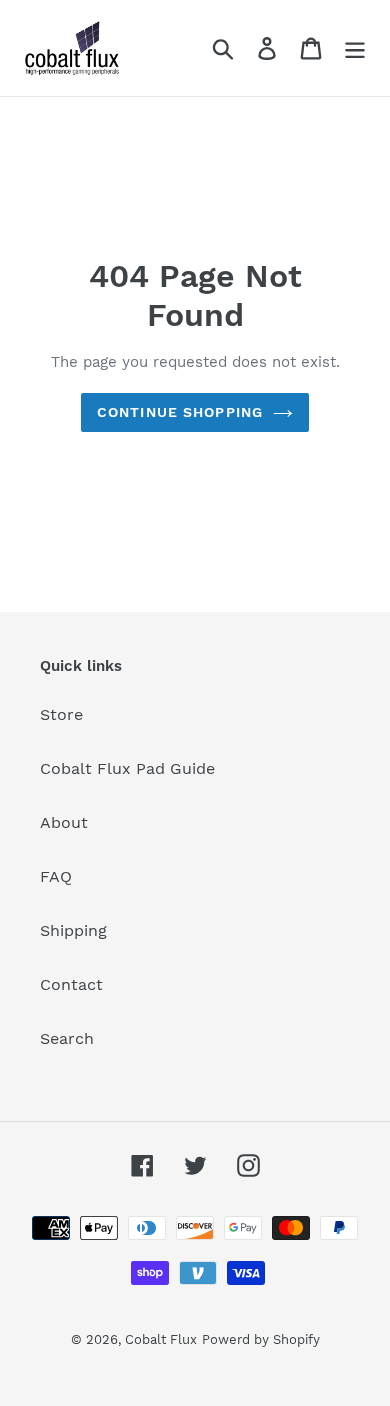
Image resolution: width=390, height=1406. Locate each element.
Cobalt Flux (161, 1339)
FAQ (56, 876)
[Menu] (355, 48)
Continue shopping (180, 412)
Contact (71, 984)
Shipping (73, 930)
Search (67, 1038)
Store (61, 714)
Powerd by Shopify (261, 1339)
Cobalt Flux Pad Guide (127, 768)
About (64, 822)
